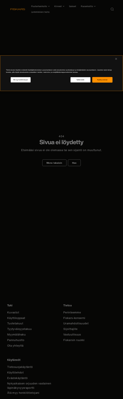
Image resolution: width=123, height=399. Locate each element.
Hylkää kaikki (80, 79)
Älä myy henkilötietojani (20, 79)
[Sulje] (116, 58)
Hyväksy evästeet (102, 79)
